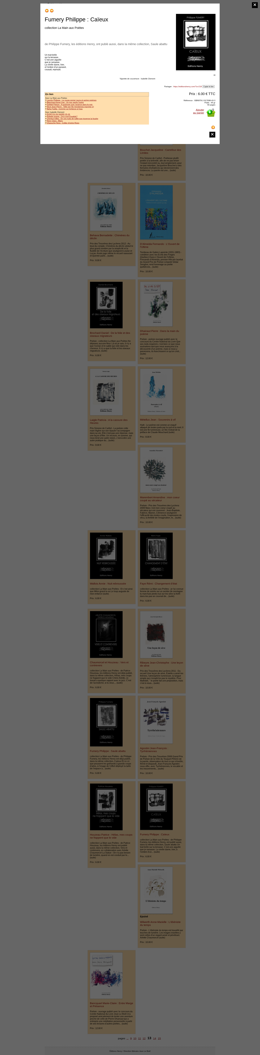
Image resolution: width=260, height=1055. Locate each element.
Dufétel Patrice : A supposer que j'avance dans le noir (69, 104)
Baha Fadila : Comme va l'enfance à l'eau (65, 109)
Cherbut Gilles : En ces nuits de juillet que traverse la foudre (72, 118)
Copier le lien (208, 87)
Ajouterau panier (198, 111)
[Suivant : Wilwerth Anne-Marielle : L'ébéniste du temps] (52, 10)
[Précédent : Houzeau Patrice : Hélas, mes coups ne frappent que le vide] (47, 10)
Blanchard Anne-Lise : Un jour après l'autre (65, 102)
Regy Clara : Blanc (55, 121)
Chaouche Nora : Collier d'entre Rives (63, 123)
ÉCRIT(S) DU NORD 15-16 (58, 114)
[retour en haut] (213, 126)
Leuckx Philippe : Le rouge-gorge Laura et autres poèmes (71, 100)
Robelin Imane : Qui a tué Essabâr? (62, 116)
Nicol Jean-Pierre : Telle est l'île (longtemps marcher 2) (70, 107)
